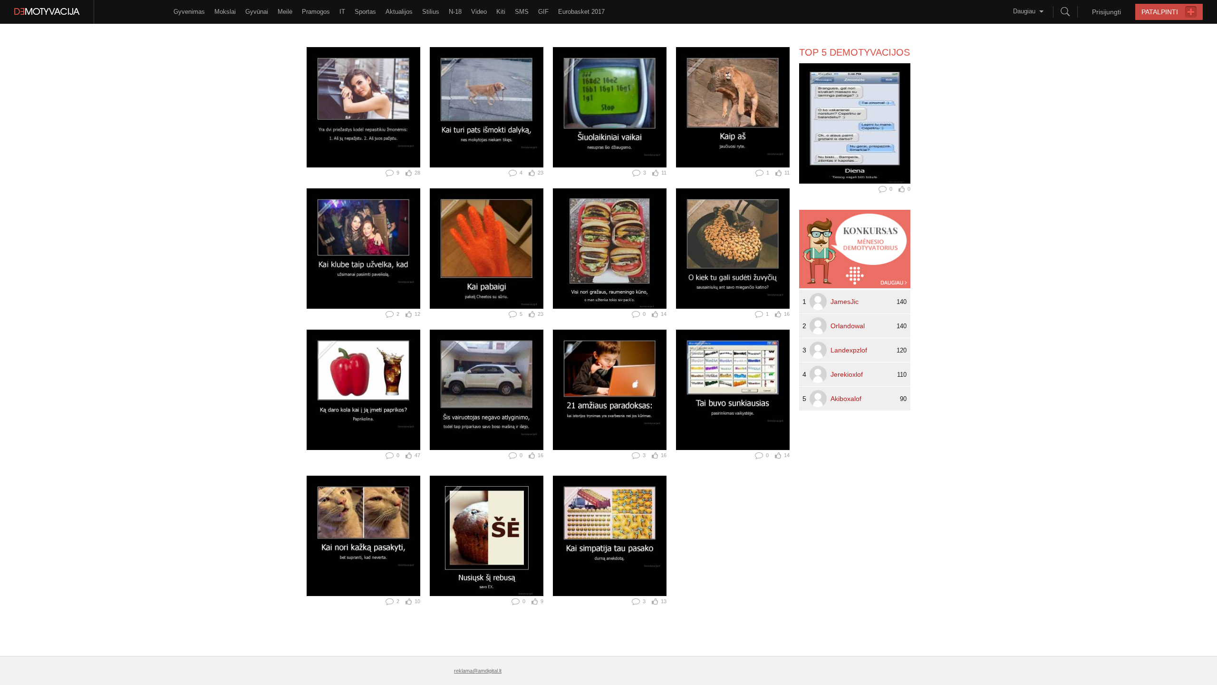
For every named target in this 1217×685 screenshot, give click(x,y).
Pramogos (316, 11)
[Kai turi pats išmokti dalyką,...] (486, 107)
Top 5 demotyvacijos (854, 52)
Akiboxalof (846, 398)
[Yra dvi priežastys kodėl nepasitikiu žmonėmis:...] (363, 107)
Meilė (285, 11)
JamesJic (845, 301)
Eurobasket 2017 (581, 11)
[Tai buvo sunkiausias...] (733, 390)
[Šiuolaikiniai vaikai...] (609, 107)
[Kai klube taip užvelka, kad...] (363, 248)
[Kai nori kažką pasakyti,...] (363, 536)
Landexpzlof (849, 350)
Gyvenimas (189, 11)
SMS (522, 11)
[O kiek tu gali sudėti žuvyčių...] (733, 248)
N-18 (455, 11)
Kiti (500, 11)
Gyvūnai (256, 11)
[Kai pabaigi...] (486, 248)
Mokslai (225, 11)
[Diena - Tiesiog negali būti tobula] (854, 123)
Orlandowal (848, 326)
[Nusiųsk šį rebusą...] (486, 536)
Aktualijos (399, 11)
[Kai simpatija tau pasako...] (609, 536)
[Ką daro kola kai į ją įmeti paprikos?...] (363, 390)
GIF (543, 11)
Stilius (430, 11)
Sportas (365, 11)
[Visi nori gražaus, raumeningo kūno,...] (609, 248)
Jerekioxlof (847, 374)
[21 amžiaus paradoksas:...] (609, 390)
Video (479, 11)
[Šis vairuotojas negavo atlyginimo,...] (486, 390)
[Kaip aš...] (733, 107)
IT (342, 11)
